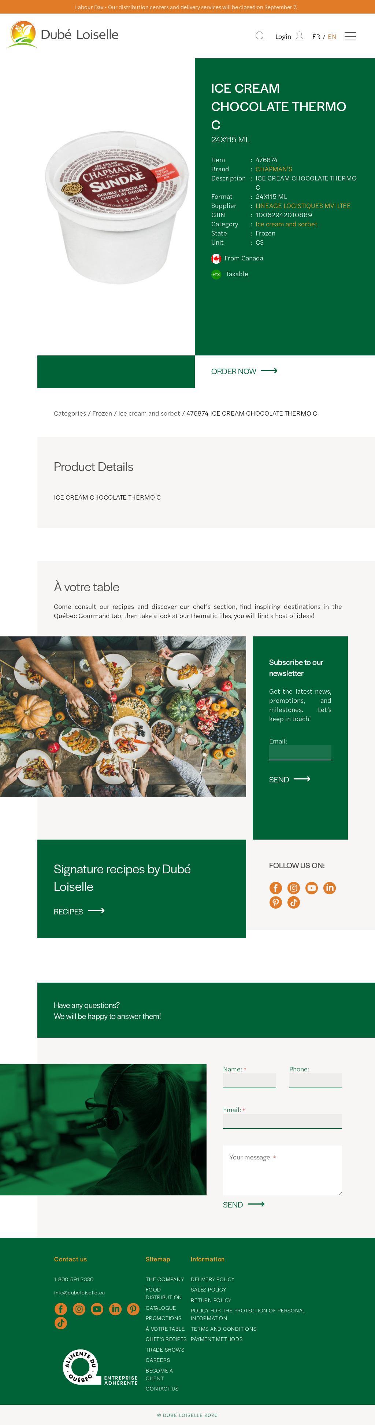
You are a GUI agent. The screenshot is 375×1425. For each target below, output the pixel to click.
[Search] (260, 35)
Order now (233, 370)
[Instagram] (293, 891)
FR (316, 36)
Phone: (299, 1068)
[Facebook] (275, 891)
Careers (158, 1359)
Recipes (68, 911)
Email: (278, 740)
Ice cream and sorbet (287, 223)
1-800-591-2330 (74, 1279)
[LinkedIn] (329, 891)
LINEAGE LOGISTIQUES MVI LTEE (303, 205)
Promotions (164, 1318)
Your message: (253, 1156)
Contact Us (162, 1388)
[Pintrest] (275, 905)
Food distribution (164, 1293)
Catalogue (161, 1307)
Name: (234, 1068)
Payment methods (216, 1338)
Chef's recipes (166, 1338)
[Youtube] (311, 891)
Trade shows (165, 1349)
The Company (165, 1279)
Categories (70, 412)
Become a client (159, 1374)
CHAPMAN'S (274, 168)
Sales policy (208, 1289)
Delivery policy (212, 1279)
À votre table (165, 1328)
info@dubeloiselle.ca (79, 1292)
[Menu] (350, 36)
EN (332, 36)
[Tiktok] (293, 905)
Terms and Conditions (223, 1328)
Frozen (102, 412)
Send (279, 779)
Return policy (211, 1300)
